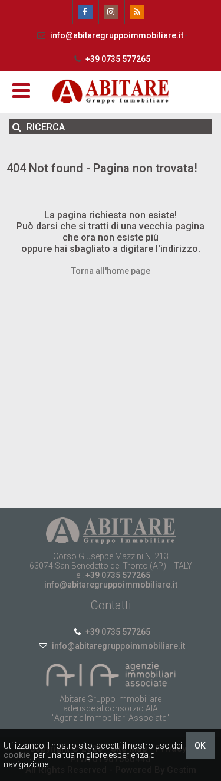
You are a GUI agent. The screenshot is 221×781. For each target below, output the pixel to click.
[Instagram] (110, 12)
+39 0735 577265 (117, 59)
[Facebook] (84, 12)
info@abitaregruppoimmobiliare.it (116, 35)
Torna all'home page (110, 270)
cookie (17, 755)
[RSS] (136, 12)
